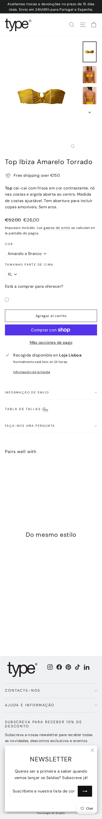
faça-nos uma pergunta (30, 426)
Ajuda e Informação (29, 705)
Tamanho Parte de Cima (29, 264)
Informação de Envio (27, 392)
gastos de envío (57, 228)
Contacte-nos (22, 690)
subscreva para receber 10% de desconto (43, 724)
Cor (9, 244)
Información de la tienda (31, 372)
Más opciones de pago (51, 342)
